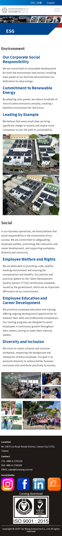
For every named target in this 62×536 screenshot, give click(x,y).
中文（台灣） (37, 2)
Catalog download (31, 493)
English (51, 2)
